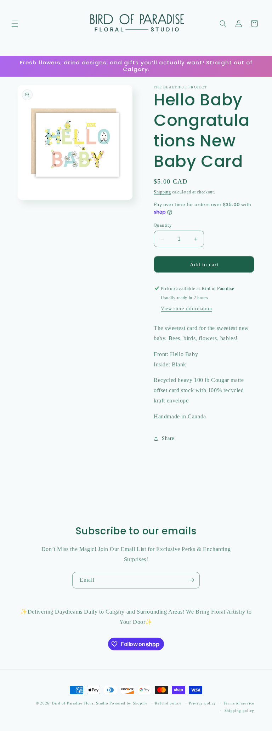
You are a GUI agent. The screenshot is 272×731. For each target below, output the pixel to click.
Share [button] (168, 438)
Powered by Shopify (128, 703)
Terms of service (238, 703)
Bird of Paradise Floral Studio (80, 703)
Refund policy (168, 703)
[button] (15, 23)
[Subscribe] (191, 580)
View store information (186, 308)
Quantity (163, 225)
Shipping (162, 192)
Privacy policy (202, 703)
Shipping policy (240, 710)
